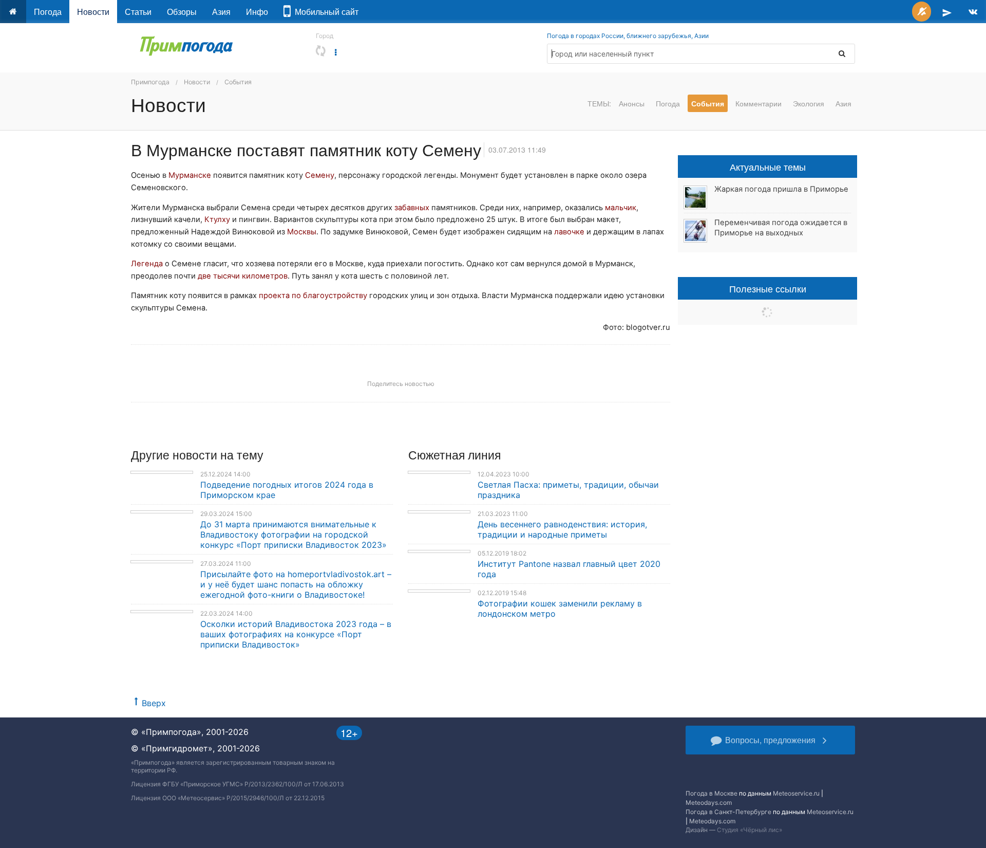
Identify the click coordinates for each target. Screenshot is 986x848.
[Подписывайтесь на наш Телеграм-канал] (947, 11)
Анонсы (631, 103)
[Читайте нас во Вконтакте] (973, 11)
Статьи (138, 11)
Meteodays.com (709, 802)
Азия (221, 11)
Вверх (154, 703)
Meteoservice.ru (796, 793)
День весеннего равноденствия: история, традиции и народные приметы (562, 529)
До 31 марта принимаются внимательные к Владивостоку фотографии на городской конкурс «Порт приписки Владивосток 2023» (293, 534)
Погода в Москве (711, 793)
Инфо (257, 11)
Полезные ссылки (767, 288)
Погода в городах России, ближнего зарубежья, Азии (628, 36)
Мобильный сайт (324, 11)
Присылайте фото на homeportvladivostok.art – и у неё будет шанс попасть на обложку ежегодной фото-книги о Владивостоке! (295, 584)
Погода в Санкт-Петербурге (728, 812)
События (238, 82)
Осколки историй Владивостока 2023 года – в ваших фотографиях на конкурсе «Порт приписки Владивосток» (295, 634)
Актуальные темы (768, 166)
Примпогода (150, 82)
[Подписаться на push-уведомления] (921, 11)
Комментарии (758, 103)
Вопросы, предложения (770, 740)
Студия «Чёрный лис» (749, 830)
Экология (808, 103)
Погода (48, 11)
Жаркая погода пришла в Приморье (781, 189)
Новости (93, 11)
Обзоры (182, 11)
